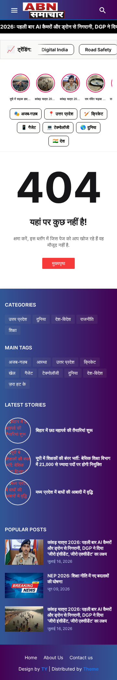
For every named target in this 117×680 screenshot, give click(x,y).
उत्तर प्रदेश (60, 113)
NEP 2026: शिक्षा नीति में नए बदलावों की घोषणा (78, 578)
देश (59, 141)
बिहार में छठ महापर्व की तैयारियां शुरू (64, 430)
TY (44, 669)
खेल (12, 373)
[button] (14, 10)
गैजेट (28, 127)
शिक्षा (13, 330)
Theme (90, 669)
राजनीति (87, 319)
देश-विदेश (63, 319)
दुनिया (88, 127)
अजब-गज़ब (25, 113)
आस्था (42, 362)
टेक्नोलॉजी (58, 127)
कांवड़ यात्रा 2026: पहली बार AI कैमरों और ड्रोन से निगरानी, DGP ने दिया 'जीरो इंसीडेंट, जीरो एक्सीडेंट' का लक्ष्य (79, 548)
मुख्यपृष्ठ (58, 263)
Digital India (43, 49)
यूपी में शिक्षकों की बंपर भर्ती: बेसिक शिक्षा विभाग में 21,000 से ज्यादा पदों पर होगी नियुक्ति (73, 461)
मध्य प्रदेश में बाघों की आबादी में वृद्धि (64, 492)
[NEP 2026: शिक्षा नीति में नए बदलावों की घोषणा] (24, 585)
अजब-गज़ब (18, 362)
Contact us (81, 657)
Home (31, 657)
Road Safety (86, 49)
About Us (53, 657)
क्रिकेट (93, 113)
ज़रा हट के (17, 384)
